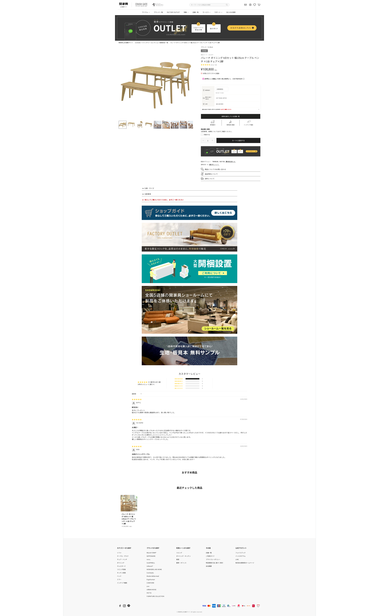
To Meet (210, 47)
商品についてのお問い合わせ (215, 169)
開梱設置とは (231, 161)
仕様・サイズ (149, 188)
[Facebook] (120, 605)
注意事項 (147, 194)
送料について (215, 164)
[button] (209, 4)
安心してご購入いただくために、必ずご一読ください (164, 200)
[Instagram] (124, 605)
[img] (137, 399)
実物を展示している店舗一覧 (231, 116)
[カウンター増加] (212, 140)
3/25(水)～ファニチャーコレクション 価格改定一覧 (151, 43)
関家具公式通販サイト (126, 43)
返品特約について (211, 174)
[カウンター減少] (203, 140)
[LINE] (128, 605)
